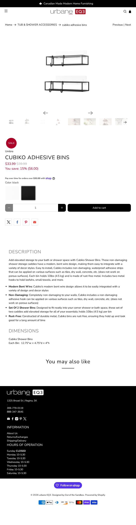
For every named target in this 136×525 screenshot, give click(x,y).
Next (128, 24)
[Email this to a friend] (34, 222)
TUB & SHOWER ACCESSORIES (37, 24)
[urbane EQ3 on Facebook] (12, 419)
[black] (28, 193)
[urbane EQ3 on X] (24, 419)
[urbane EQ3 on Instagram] (16, 419)
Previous (118, 24)
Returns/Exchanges (17, 437)
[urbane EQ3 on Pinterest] (20, 419)
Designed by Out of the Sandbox (68, 494)
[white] (12, 193)
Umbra (9, 151)
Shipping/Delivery (16, 440)
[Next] (90, 113)
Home (8, 24)
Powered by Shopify (95, 494)
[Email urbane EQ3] (8, 419)
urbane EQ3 (45, 494)
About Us (12, 433)
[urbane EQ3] (68, 12)
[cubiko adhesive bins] (68, 72)
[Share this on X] (8, 222)
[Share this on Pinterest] (26, 222)
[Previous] (45, 113)
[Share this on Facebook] (17, 222)
